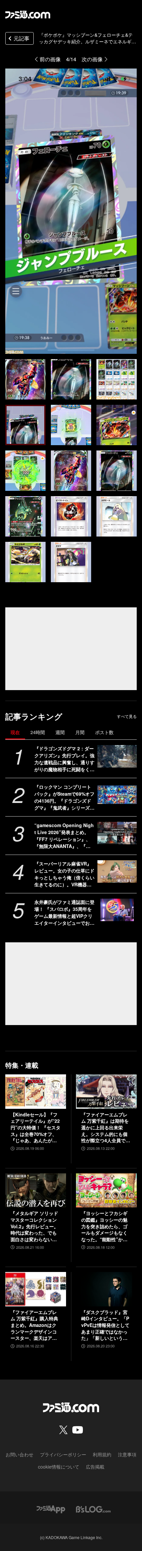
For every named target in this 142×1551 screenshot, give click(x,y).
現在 (15, 732)
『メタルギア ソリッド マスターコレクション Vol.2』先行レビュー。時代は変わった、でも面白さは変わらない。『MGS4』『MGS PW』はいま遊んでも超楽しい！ (34, 1226)
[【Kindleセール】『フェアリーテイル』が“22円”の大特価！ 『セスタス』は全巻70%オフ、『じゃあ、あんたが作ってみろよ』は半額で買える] (35, 1091)
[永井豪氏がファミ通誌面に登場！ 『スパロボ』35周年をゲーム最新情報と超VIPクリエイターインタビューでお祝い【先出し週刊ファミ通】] (117, 910)
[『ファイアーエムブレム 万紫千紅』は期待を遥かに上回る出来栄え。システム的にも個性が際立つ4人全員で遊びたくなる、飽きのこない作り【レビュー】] (106, 1091)
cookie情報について (58, 1466)
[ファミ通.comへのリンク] (27, 15)
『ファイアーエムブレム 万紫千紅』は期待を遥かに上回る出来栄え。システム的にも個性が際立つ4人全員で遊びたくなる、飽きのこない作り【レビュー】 (105, 1127)
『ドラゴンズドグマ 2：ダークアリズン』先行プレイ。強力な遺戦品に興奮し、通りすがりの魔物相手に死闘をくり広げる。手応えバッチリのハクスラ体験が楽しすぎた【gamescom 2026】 (64, 759)
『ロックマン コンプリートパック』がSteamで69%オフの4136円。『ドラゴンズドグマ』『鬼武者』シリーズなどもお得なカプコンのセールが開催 (64, 797)
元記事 (21, 38)
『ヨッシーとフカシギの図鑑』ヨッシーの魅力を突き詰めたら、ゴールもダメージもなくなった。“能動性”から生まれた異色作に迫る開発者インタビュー (104, 1226)
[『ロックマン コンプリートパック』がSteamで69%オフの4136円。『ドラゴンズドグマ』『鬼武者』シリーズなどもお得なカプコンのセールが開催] (117, 794)
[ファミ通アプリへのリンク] (51, 1508)
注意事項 (127, 1454)
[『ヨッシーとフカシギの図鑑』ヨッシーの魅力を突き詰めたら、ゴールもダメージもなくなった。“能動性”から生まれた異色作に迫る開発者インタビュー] (106, 1190)
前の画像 (50, 59)
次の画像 (92, 59)
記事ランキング (33, 716)
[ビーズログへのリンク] (93, 1508)
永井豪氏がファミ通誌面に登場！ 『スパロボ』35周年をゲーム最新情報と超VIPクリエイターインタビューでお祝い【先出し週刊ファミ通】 (64, 912)
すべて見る (127, 716)
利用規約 (102, 1454)
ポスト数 (104, 732)
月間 (80, 732)
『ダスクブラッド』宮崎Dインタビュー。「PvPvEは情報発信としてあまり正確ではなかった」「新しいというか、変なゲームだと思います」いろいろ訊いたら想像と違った (105, 1325)
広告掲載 (95, 1466)
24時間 (37, 732)
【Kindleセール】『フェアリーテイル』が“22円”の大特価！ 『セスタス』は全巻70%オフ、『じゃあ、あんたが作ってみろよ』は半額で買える (35, 1127)
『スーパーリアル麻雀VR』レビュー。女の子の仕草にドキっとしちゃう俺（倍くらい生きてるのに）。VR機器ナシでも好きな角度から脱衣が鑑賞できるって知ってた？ (64, 874)
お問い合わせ (19, 1454)
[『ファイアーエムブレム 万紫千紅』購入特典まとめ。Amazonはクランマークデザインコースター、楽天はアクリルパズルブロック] (35, 1289)
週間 (60, 732)
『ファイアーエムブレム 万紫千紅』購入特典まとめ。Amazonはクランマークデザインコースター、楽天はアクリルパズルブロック (34, 1325)
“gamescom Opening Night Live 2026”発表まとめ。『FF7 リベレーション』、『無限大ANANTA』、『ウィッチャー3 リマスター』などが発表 (64, 836)
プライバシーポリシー (63, 1454)
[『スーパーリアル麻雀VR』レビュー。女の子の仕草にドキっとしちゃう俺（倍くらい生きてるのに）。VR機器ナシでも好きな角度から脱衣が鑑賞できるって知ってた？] (117, 871)
